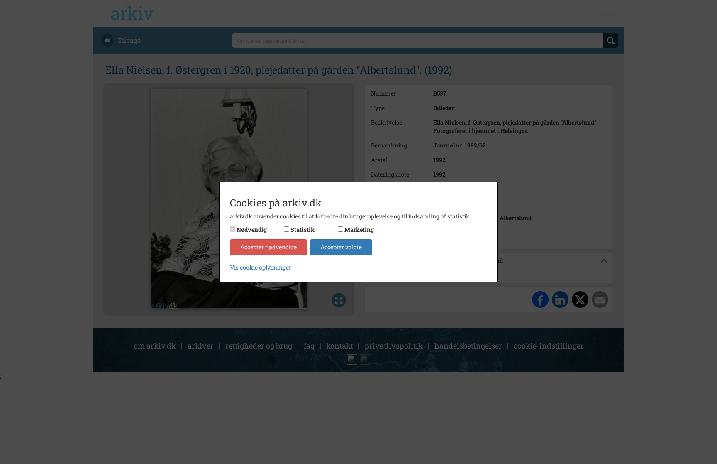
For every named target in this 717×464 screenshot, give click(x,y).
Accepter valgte (341, 247)
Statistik (302, 229)
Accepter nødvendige (268, 247)
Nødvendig (252, 229)
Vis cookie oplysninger (260, 267)
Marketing (359, 229)
